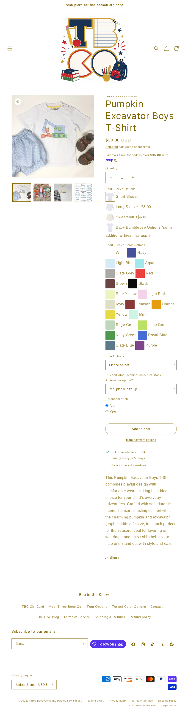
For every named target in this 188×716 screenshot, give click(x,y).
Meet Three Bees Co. (65, 606)
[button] (10, 48)
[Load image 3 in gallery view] (63, 192)
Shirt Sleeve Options (120, 189)
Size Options (114, 356)
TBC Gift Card (33, 606)
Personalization (116, 399)
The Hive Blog (48, 617)
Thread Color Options (129, 606)
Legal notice (169, 705)
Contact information (144, 705)
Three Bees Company (42, 700)
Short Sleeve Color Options (125, 245)
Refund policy (140, 617)
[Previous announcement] (9, 5)
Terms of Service (77, 617)
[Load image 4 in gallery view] (83, 192)
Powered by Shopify (69, 700)
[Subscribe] (82, 643)
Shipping (111, 147)
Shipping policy (167, 700)
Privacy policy (118, 700)
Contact (156, 606)
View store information (128, 465)
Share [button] (114, 557)
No (112, 405)
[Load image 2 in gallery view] (42, 192)
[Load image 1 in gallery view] (22, 192)
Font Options (97, 606)
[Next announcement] (179, 5)
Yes (113, 412)
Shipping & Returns (110, 617)
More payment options (141, 440)
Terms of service (142, 700)
